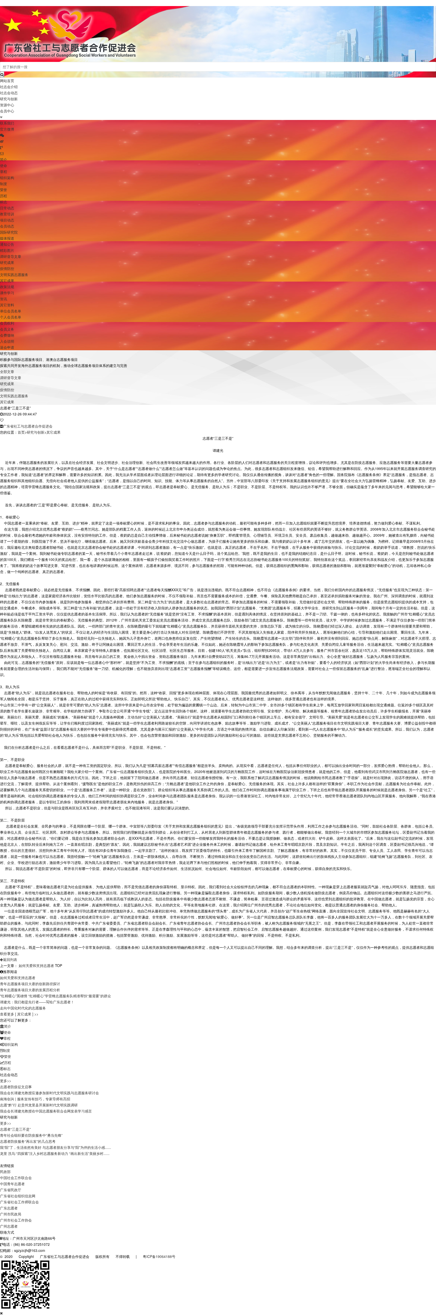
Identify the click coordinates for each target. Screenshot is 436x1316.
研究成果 (7, 262)
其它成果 (7, 280)
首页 (21, 432)
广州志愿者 (9, 1226)
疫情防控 (7, 268)
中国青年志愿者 (12, 1183)
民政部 (5, 1171)
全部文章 (7, 371)
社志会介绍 (9, 86)
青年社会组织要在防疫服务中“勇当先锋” (31, 1135)
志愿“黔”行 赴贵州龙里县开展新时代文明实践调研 (39, 1104)
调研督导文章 (10, 256)
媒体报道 (7, 238)
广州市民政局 (10, 1213)
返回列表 (10, 959)
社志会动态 (9, 92)
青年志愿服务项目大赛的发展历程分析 (30, 989)
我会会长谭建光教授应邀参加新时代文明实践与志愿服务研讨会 (49, 1092)
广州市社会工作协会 (16, 1220)
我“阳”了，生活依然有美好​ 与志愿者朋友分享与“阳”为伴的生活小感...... (55, 1147)
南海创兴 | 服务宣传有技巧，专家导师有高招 (35, 1098)
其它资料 (7, 304)
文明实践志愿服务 (14, 274)
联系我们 (7, 123)
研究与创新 (9, 98)
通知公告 (7, 244)
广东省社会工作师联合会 (19, 1201)
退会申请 (7, 347)
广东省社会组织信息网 (17, 1195)
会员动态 (7, 226)
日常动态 (7, 207)
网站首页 (7, 80)
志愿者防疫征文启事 (16, 1086)
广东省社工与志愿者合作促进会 (27, 426)
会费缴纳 (7, 335)
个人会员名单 (10, 316)
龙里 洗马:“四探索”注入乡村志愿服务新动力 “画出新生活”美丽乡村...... (55, 1153)
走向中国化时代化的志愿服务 (23, 1007)
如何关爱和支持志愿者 (36, 965)
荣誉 (3, 189)
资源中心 (7, 104)
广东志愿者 (9, 1207)
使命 (3, 165)
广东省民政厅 (10, 1189)
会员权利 (7, 323)
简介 (3, 159)
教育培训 (7, 213)
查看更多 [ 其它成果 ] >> (19, 1013)
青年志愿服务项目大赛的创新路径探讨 (30, 983)
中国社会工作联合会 (16, 1177)
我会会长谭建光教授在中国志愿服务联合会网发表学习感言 (46, 1110)
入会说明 (7, 341)
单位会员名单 (10, 310)
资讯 (3, 298)
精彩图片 (7, 250)
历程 (3, 195)
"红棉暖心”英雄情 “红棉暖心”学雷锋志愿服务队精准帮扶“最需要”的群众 (55, 995)
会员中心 (7, 110)
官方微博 (7, 129)
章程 (3, 171)
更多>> (5, 1080)
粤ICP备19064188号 (159, 1256)
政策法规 (7, 286)
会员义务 (7, 329)
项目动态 (7, 219)
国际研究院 (9, 232)
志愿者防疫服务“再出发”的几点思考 (28, 1141)
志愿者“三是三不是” (15, 1129)
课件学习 (7, 292)
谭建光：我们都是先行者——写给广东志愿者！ (37, 1001)
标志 (3, 201)
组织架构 (7, 177)
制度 (3, 183)
